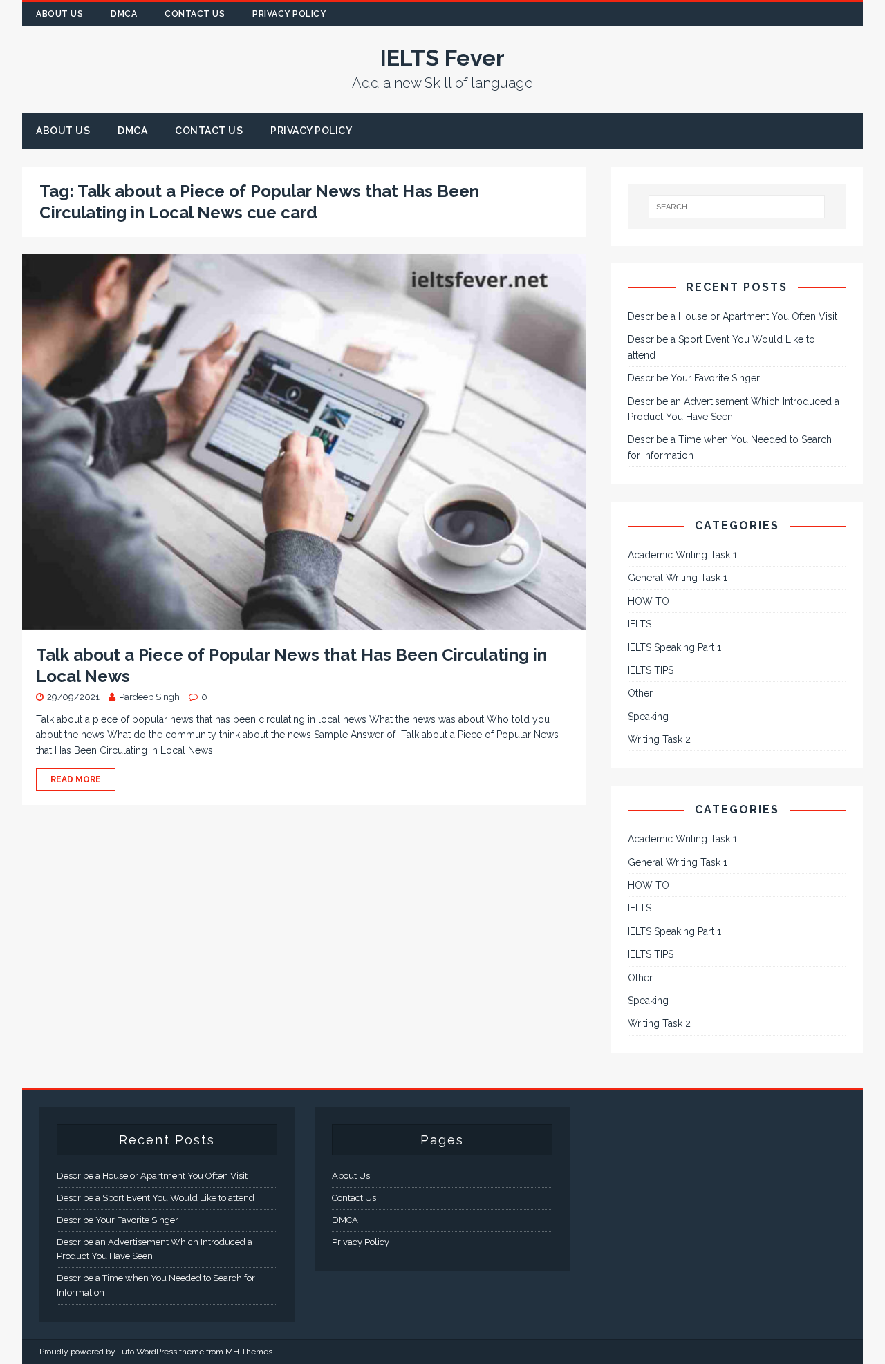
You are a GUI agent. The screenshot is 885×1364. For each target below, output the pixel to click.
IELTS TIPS (650, 670)
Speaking (648, 716)
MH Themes (248, 1351)
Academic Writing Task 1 (682, 554)
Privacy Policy (289, 14)
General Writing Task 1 (677, 577)
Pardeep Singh (149, 697)
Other (640, 693)
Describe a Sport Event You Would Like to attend (155, 1198)
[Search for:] (737, 206)
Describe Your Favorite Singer (694, 377)
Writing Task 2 (659, 739)
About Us (59, 14)
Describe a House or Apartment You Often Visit (732, 316)
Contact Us (195, 14)
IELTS (639, 623)
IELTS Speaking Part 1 (674, 647)
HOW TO (648, 601)
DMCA (124, 14)
